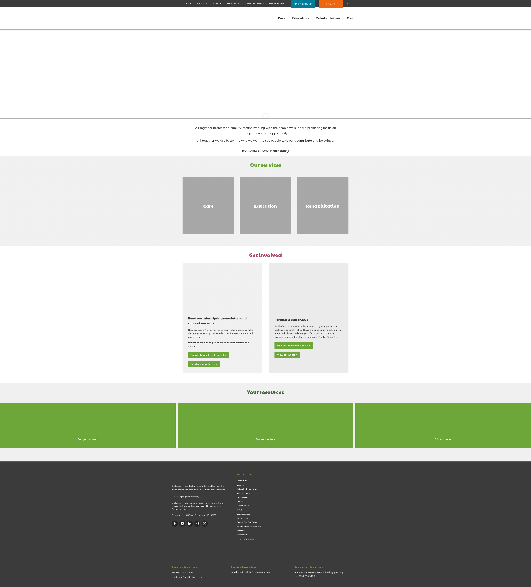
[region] (265, 74)
